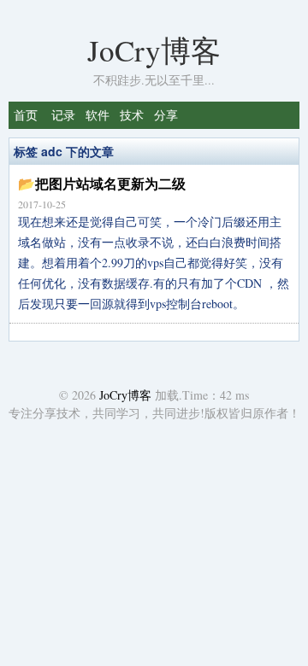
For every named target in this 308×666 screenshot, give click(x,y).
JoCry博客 (154, 50)
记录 (63, 115)
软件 (98, 115)
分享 (166, 115)
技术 (132, 115)
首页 (26, 115)
